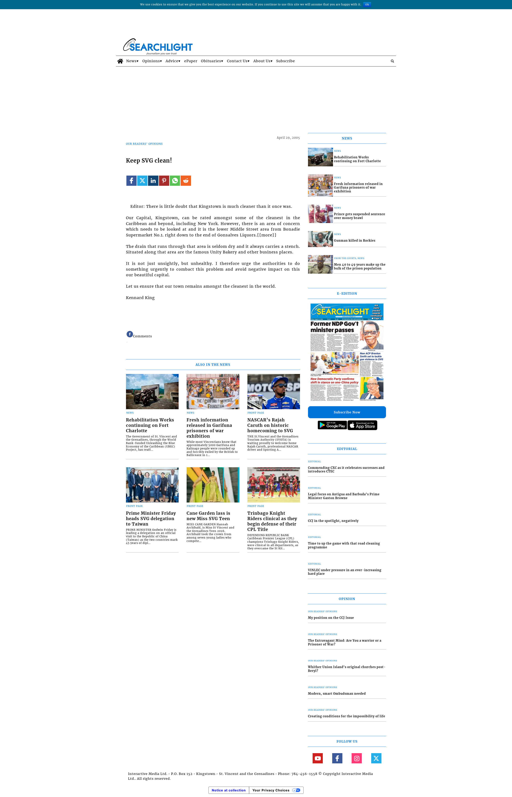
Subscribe (285, 61)
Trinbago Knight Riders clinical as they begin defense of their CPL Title (272, 521)
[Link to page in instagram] (357, 758)
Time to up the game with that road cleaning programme (344, 545)
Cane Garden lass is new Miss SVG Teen (208, 516)
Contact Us (237, 61)
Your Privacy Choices (271, 790)
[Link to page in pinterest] (164, 181)
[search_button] (392, 61)
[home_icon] (120, 61)
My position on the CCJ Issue (331, 618)
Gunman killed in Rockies (354, 240)
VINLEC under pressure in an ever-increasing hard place (344, 572)
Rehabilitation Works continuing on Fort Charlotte (150, 425)
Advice (172, 61)
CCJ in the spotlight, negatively (333, 521)
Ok (367, 4)
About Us (262, 61)
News (131, 61)
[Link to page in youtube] (318, 758)
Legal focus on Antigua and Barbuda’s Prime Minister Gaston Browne (344, 496)
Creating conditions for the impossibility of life (346, 716)
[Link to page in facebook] (131, 181)
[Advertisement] (256, 96)
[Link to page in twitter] (142, 181)
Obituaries (211, 61)
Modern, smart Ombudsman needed (337, 693)
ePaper (190, 61)
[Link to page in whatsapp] (175, 181)
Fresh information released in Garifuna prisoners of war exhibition (209, 428)
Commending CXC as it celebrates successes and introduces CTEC (346, 469)
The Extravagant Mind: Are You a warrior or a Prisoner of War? (344, 642)
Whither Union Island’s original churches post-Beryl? (347, 669)
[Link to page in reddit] (186, 181)
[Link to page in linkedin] (153, 181)
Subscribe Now (347, 412)
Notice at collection (229, 790)
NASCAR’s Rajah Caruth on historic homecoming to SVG (270, 425)
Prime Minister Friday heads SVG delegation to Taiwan (151, 519)
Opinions (151, 61)
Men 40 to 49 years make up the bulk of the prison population (360, 266)
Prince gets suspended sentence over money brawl (359, 216)
